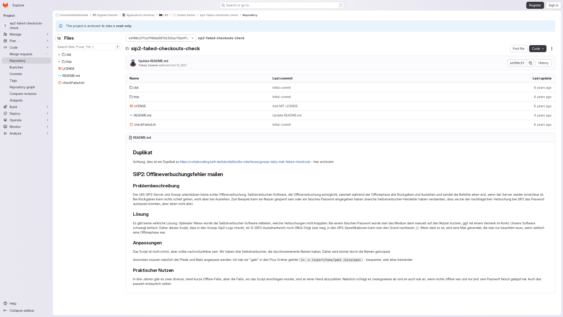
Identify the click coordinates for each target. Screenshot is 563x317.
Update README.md (153, 61)
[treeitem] (88, 54)
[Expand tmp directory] (59, 61)
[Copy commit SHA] (530, 62)
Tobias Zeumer (148, 65)
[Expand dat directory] (59, 54)
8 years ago (543, 87)
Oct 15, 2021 (178, 65)
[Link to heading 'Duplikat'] (155, 152)
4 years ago (543, 115)
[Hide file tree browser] (58, 38)
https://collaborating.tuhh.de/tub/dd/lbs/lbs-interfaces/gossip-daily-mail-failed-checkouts (245, 162)
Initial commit (281, 87)
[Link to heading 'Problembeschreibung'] (182, 185)
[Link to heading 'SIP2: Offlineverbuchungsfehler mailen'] (226, 174)
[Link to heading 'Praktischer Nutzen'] (176, 270)
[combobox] (88, 46)
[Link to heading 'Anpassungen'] (164, 242)
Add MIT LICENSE (285, 106)
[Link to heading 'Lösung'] (151, 214)
